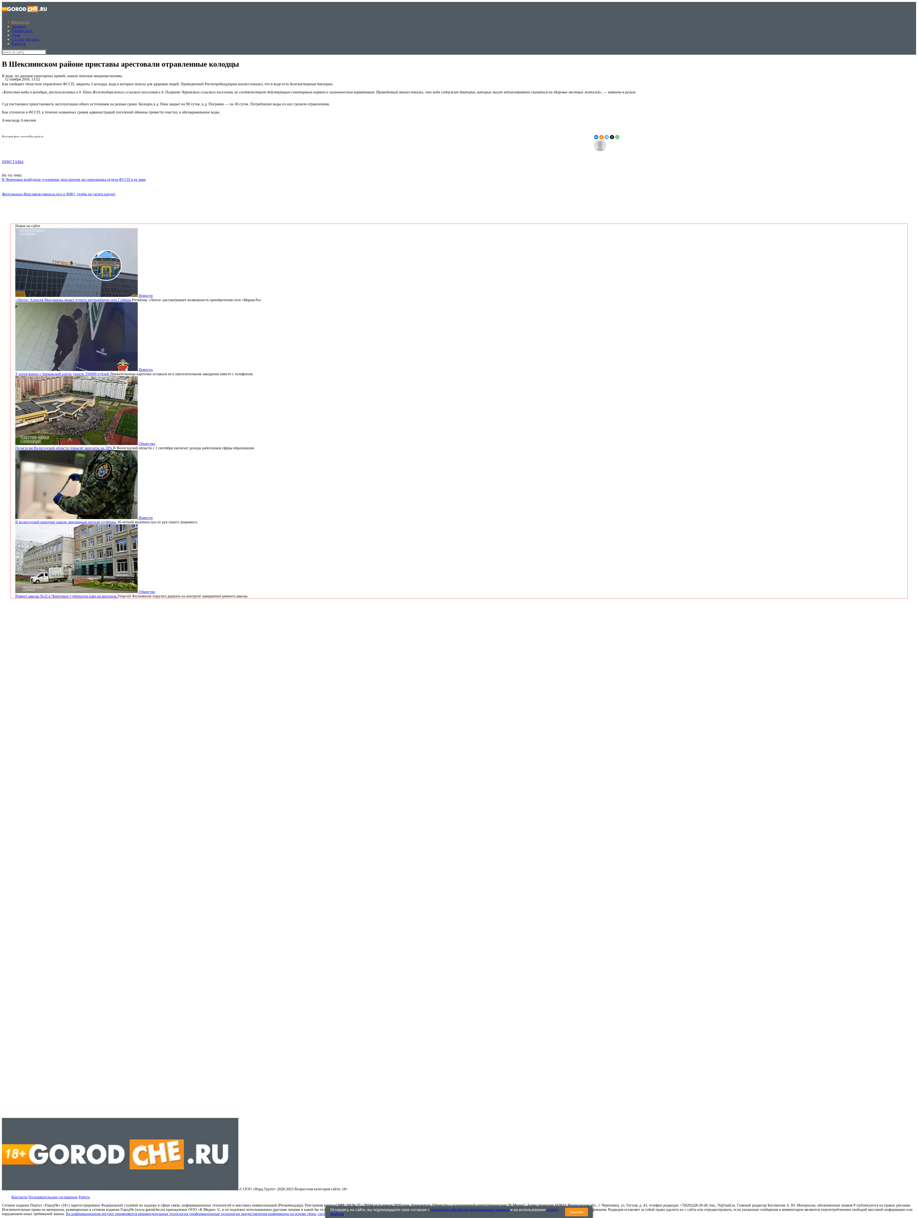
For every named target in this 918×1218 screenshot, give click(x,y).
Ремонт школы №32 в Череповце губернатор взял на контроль (66, 596)
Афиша (18, 26)
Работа (18, 44)
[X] (612, 137)
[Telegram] (607, 137)
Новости (20, 22)
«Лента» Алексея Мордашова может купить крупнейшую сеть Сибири (73, 300)
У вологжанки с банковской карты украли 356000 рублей (62, 374)
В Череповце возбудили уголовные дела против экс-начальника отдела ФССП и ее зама (74, 179)
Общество (22, 31)
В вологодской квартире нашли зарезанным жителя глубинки (66, 522)
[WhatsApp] (617, 137)
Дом (15, 35)
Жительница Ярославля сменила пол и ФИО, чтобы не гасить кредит (58, 194)
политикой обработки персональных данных (470, 1210)
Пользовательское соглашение (53, 1197)
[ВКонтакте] (596, 137)
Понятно (576, 1212)
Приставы (12, 162)
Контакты (19, 1197)
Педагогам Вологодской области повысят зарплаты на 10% (64, 448)
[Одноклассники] (601, 137)
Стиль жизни (25, 39)
